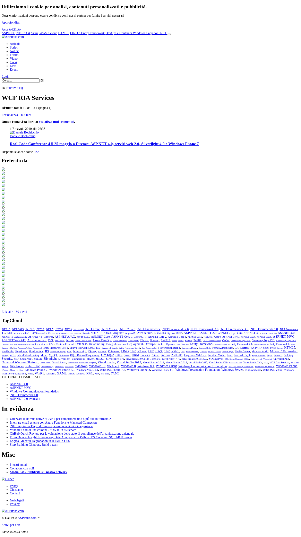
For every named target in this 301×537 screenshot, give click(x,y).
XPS (102, 374)
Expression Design (189, 348)
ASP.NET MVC (283, 336)
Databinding (97, 344)
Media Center (242, 351)
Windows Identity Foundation (241, 366)
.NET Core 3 (127, 329)
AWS (50, 340)
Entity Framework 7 (20, 348)
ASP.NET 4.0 (286, 333)
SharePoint (26, 358)
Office (118, 355)
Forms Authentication (222, 347)
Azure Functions (120, 340)
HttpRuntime (36, 351)
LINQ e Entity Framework (87, 33)
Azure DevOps (102, 340)
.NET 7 (49, 329)
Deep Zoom (122, 344)
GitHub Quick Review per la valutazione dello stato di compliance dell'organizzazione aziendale (72, 433)
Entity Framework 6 (279, 344)
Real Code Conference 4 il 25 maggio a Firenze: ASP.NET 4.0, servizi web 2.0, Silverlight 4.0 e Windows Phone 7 (104, 144)
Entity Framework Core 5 (129, 348)
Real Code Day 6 (242, 355)
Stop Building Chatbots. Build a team (34, 444)
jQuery (92, 351)
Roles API (278, 355)
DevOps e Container (119, 33)
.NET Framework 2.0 (175, 329)
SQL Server (216, 358)
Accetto (7, 29)
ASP (179, 333)
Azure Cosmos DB (83, 340)
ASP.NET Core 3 (177, 336)
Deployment (135, 344)
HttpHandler (8, 351)
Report (269, 355)
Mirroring (5, 355)
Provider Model (216, 355)
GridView (256, 347)
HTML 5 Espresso (276, 348)
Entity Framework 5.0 (261, 344)
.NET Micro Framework (60, 333)
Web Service (17, 366)
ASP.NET (8, 33)
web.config (32, 366)
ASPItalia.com (36, 340)
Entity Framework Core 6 (150, 348)
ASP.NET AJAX (65, 336)
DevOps (150, 344)
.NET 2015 (18, 329)
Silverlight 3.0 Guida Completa (143, 358)
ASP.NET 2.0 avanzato (25, 398)
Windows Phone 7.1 (62, 369)
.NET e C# (23, 33)
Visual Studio (106, 362)
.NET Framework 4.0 (264, 329)
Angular (118, 333)
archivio (15, 87)
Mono (44, 355)
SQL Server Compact (234, 359)
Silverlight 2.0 (95, 358)
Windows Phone (286, 366)
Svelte (253, 359)
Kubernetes (113, 351)
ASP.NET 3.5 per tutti (269, 333)
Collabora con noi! (22, 468)
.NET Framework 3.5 (234, 329)
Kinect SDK (102, 352)
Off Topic (107, 355)
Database (81, 344)
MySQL (53, 355)
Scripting (288, 355)
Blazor (144, 340)
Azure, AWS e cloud (44, 33)
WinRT (39, 373)
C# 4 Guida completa (212, 340)
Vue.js (266, 363)
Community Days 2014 (9, 344)
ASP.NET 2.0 (207, 333)
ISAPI (69, 352)
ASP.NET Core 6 (212, 336)
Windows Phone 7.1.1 (87, 370)
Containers (41, 344)
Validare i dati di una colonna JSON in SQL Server (43, 430)
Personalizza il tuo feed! (17, 114)
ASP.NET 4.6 (48, 337)
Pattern (155, 355)
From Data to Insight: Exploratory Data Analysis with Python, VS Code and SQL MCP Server (71, 437)
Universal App (281, 358)
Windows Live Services (264, 366)
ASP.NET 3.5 (251, 333)
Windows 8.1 (145, 366)
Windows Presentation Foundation (197, 369)
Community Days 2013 (286, 340)
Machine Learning (214, 352)
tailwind (259, 359)
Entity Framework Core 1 (55, 347)
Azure (70, 340)
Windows (81, 366)
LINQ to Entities (138, 351)
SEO (16, 358)
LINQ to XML (171, 351)
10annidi (85, 333)
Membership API (260, 351)
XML (89, 373)
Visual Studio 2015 (176, 362)
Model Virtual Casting (28, 355)
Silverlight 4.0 (171, 358)
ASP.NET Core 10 (140, 337)
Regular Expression (258, 355)
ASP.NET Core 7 (230, 336)
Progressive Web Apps (195, 355)
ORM (135, 355)
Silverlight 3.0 (115, 358)
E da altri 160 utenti (14, 311)
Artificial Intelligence (164, 333)
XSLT (107, 374)
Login (5, 76)
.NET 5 (30, 329)
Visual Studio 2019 (218, 362)
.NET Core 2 (109, 329)
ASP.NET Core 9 (264, 337)
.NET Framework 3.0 (204, 329)
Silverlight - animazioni (71, 358)
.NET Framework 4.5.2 (40, 333)
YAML (115, 373)
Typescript (267, 359)
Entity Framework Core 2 (82, 347)
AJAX (107, 333)
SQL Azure (203, 359)
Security (7, 358)
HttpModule (21, 351)
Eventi (14, 69)
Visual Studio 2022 (235, 363)
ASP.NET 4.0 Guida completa (14, 337)
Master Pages (227, 351)
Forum (14, 55)
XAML (62, 373)
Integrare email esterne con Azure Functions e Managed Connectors (53, 422)
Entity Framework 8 (35, 348)
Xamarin (50, 373)
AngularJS (130, 333)
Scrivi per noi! (11, 525)
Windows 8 (128, 366)
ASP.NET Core (100, 336)
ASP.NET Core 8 (248, 337)
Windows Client (166, 366)
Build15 (188, 340)
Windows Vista (272, 369)
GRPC (266, 348)
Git (236, 347)
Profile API (176, 355)
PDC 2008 (165, 355)
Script (13, 47)
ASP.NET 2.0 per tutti (230, 333)
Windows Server (232, 369)
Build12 (165, 340)
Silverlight (50, 358)
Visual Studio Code (252, 362)
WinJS (30, 374)
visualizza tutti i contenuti (56, 121)
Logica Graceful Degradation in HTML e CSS (40, 441)
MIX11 (13, 355)
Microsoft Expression (283, 351)
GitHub (244, 347)
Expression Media (205, 348)
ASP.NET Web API (14, 340)
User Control (45, 363)
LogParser (203, 352)
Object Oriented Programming (85, 355)
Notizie (14, 51)
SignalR (38, 358)
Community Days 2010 (240, 340)
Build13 (174, 341)
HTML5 (63, 33)
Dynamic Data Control (177, 344)
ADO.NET (96, 333)
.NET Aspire (78, 329)
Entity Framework (201, 344)
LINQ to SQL (155, 351)
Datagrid (111, 344)
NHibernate (64, 355)
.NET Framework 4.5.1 (18, 333)
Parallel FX (145, 355)
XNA (97, 374)
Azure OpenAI (133, 341)
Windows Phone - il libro (12, 370)
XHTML (80, 373)
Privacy (15, 504)
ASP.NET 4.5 (35, 336)
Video (14, 58)
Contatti (15, 493)
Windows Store (252, 369)
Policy (14, 486)
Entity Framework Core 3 (106, 348)
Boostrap (154, 340)
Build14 (180, 341)
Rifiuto (16, 29)
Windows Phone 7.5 (112, 369)
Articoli (15, 43)
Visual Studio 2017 (198, 362)
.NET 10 (6, 329)
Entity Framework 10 (222, 344)
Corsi (13, 62)
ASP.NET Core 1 (122, 336)
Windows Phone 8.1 (163, 369)
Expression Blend (170, 347)
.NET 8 (59, 329)
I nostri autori (18, 464)
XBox (71, 373)
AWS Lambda (59, 341)
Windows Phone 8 (138, 369)
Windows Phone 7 (36, 369)
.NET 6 (40, 329)
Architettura (144, 333)
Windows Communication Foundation (202, 366)
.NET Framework (148, 329)
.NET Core (92, 329)
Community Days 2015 (26, 344)
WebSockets (69, 366)
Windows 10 (97, 366)
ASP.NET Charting (83, 337)
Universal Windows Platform (20, 362)
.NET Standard (75, 333)
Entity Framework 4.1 (241, 344)
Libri (13, 66)
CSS (51, 344)
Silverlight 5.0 (190, 358)
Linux (182, 352)
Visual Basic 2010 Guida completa (82, 363)
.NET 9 (68, 329)
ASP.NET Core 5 (195, 337)
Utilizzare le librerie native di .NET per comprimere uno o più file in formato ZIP (62, 419)
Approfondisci (11, 22)
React (229, 355)
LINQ (125, 351)
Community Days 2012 (263, 340)
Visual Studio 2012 (129, 362)
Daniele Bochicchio (22, 136)
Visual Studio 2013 (153, 362)
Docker (161, 344)
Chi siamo (16, 489)
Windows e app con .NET (150, 33)
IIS (47, 351)
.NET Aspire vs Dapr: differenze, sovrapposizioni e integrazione (51, 426)
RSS (37, 152)
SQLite (246, 359)
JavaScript (79, 351)
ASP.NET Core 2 (157, 336)
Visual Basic (59, 362)
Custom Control (65, 344)
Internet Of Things (58, 351)
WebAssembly (47, 366)
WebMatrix (59, 366)
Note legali (17, 500)
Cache (225, 340)
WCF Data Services (279, 362)
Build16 (197, 340)
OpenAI (127, 355)
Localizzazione (192, 351)
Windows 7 (113, 366)
